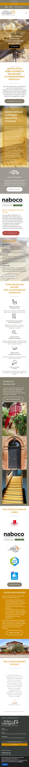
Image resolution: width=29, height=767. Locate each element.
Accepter (5, 764)
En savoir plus (14, 46)
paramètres (20, 761)
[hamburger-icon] (26, 13)
